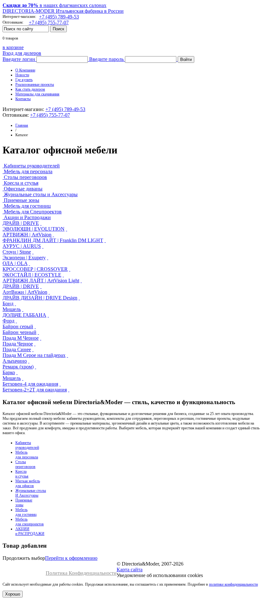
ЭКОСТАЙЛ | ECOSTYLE (32, 275)
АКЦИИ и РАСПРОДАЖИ (29, 531)
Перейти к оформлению (71, 558)
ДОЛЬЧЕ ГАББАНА (24, 315)
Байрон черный (19, 332)
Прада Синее (17, 349)
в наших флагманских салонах (54, 5)
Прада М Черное (21, 338)
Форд (8, 320)
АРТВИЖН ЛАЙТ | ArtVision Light (41, 280)
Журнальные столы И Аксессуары (30, 493)
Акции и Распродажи (27, 217)
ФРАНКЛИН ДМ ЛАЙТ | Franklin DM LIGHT (53, 240)
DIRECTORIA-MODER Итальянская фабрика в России (63, 11)
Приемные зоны (21, 200)
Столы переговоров (25, 177)
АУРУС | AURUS (22, 246)
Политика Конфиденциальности (81, 573)
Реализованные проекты (34, 84)
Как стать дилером (30, 89)
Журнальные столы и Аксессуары (41, 194)
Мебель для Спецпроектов (33, 211)
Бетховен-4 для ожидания (30, 384)
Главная (21, 125)
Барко (9, 372)
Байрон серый (18, 326)
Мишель (12, 309)
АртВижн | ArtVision (25, 292)
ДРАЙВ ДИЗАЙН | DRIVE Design (40, 297)
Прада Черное (18, 343)
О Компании (25, 70)
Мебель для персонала (28, 171)
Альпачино (15, 361)
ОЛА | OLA (15, 263)
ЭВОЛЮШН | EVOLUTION (34, 229)
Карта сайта (130, 569)
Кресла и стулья (21, 183)
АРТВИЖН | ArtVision (27, 234)
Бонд (8, 303)
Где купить (24, 80)
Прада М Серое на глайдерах (34, 355)
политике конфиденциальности (233, 584)
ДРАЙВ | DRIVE (21, 223)
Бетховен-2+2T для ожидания (35, 389)
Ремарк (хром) (18, 366)
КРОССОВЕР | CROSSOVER (35, 269)
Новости (22, 75)
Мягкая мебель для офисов (27, 483)
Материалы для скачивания (37, 94)
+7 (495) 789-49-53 (59, 16)
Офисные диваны (23, 188)
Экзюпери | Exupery (24, 257)
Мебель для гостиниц (27, 206)
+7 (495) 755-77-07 (49, 22)
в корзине (13, 47)
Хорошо (12, 594)
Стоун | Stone (17, 252)
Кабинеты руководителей (32, 165)
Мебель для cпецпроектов (29, 521)
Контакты (23, 99)
